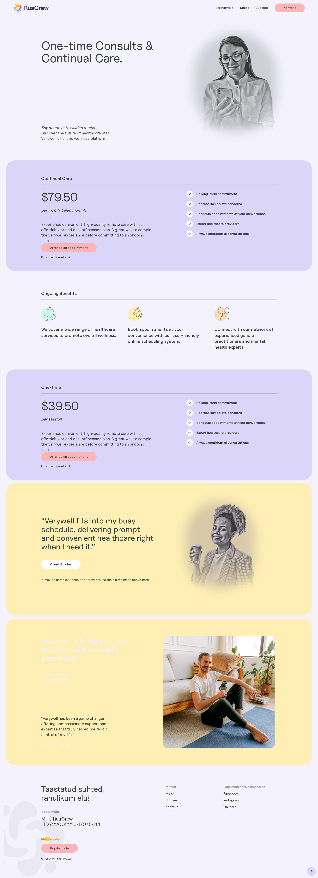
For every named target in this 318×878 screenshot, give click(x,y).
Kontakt (172, 807)
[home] (31, 7)
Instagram (231, 800)
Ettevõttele (225, 8)
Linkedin (229, 807)
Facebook (231, 793)
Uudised (262, 8)
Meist (244, 8)
